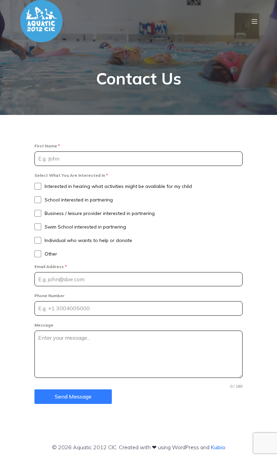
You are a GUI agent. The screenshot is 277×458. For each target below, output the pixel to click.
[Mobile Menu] (254, 21)
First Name (47, 145)
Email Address (50, 266)
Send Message (73, 396)
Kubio (218, 447)
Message (43, 325)
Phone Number (49, 295)
